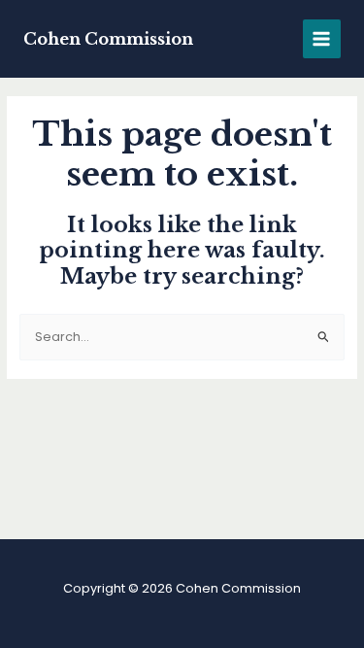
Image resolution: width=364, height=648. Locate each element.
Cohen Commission (108, 39)
